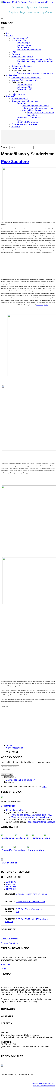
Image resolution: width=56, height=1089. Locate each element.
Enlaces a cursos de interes (24, 124)
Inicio (8, 33)
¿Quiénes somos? (19, 38)
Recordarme (10, 777)
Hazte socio (16, 68)
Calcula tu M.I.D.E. (9, 939)
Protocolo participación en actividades (34, 59)
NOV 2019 (11, 889)
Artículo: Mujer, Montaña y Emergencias (35, 73)
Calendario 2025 (24, 87)
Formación (11, 96)
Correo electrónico (14, 748)
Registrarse (9, 782)
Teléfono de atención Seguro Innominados (31, 817)
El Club (9, 36)
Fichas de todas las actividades (26, 78)
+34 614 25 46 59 (9, 1019)
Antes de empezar (19, 99)
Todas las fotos (18, 94)
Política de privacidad (47, 1083)
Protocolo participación (22, 57)
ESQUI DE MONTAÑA (27, 122)
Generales (21, 103)
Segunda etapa (24, 45)
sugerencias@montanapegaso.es (16, 1028)
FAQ (13, 52)
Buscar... (5, 147)
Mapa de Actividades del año (24, 80)
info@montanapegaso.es (12, 1026)
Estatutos (15, 54)
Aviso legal (36, 1083)
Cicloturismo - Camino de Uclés (30, 902)
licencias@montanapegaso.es (41, 822)
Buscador (15, 127)
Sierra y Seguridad (9, 943)
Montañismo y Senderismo (29, 117)
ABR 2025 (11, 882)
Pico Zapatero (15, 161)
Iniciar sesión (7, 774)
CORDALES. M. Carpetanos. (29, 909)
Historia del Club (19, 40)
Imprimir (10, 745)
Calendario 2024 (24, 85)
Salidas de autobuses (21, 66)
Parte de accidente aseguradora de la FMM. (31, 815)
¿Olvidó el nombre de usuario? (20, 780)
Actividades (11, 75)
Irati (17, 912)
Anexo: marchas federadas (29, 50)
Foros (3, 969)
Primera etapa (23, 43)
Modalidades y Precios (16, 810)
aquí (44, 787)
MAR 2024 (11, 884)
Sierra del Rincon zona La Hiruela (31, 894)
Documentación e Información (25, 101)
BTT (19, 120)
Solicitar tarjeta (8, 806)
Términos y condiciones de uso (44, 1086)
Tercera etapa (23, 47)
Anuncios (5, 964)
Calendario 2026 (24, 89)
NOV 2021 (11, 887)
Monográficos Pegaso (32, 110)
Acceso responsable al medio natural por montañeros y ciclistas (37, 107)
